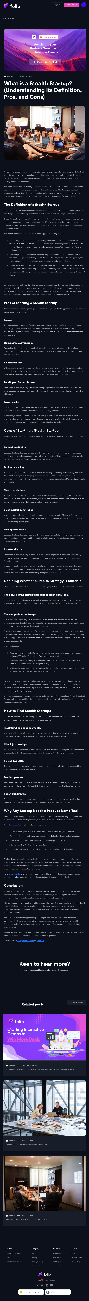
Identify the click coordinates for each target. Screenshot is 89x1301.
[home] (11, 5)
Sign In (57, 5)
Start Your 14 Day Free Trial (45, 62)
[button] (83, 4)
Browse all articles (76, 1002)
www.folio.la (14, 874)
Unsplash (40, 941)
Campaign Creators (25, 941)
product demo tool (14, 825)
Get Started (72, 5)
